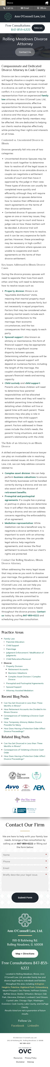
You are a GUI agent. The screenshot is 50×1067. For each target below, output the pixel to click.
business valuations (25, 477)
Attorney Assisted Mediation (19, 690)
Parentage (11, 649)
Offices (43, 8)
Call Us (9, 8)
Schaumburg (41, 987)
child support (32, 383)
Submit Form (25, 897)
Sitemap (30, 1062)
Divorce (8, 663)
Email (26, 8)
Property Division (14, 666)
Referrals (38, 28)
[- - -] (3, 3)
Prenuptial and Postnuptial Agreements (25, 683)
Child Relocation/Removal (18, 659)
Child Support (12, 645)
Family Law (9, 638)
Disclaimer (20, 1062)
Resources (18, 1058)
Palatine (15, 987)
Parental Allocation (15, 642)
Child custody (12, 383)
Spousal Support (14, 687)
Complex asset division (17, 473)
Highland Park (27, 987)
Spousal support (14, 337)
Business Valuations (17, 673)
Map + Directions (25, 953)
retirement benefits (15, 492)
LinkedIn (33, 1025)
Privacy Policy (30, 1058)
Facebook (17, 1025)
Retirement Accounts (18, 669)
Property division (14, 291)
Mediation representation (19, 523)
